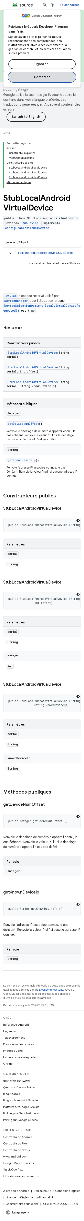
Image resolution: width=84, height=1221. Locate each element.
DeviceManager (16, 301)
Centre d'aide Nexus (16, 1150)
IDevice (10, 296)
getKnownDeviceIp (22, 460)
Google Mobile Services (18, 1163)
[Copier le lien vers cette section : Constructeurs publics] (60, 496)
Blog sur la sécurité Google (20, 1100)
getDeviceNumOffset (23, 424)
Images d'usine (13, 1050)
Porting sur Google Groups (20, 1120)
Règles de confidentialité (36, 1197)
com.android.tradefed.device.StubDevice (45, 253)
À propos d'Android (16, 1191)
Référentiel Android (16, 1024)
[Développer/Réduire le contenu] (29, 143)
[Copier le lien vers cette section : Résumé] (26, 328)
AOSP (6, 133)
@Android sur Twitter (16, 1081)
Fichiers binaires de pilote (19, 1057)
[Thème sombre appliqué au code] (78, 520)
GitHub (7, 1064)
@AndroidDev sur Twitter (19, 1087)
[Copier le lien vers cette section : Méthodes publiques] (55, 792)
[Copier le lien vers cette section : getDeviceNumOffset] (49, 804)
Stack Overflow (13, 1169)
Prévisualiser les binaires (18, 1044)
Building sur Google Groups (21, 1113)
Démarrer (42, 77)
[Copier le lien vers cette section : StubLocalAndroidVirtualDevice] (66, 508)
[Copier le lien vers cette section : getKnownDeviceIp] (43, 892)
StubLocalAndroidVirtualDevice (32, 353)
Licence (11, 1197)
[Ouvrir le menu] (6, 5)
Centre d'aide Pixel (15, 1143)
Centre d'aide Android (17, 1137)
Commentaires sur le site (22, 1204)
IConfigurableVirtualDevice (26, 228)
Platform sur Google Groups (21, 1107)
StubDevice (30, 223)
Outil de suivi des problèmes (21, 1176)
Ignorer (42, 64)
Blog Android (11, 1094)
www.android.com (15, 1156)
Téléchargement (14, 1037)
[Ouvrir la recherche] (44, 4)
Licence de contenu (51, 989)
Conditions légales (67, 1191)
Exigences (9, 1031)
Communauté (42, 1191)
